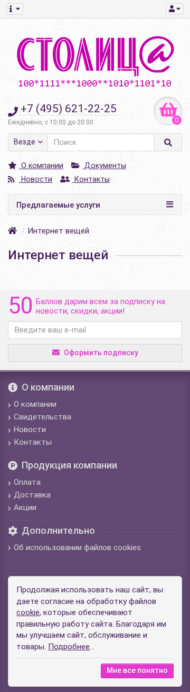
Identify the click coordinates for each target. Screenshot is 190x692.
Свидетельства (42, 417)
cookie (28, 612)
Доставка (32, 495)
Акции (25, 507)
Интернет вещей (58, 231)
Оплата (27, 482)
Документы (104, 165)
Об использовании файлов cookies (77, 547)
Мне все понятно (137, 670)
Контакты (91, 179)
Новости (35, 179)
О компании (41, 165)
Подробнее (69, 646)
